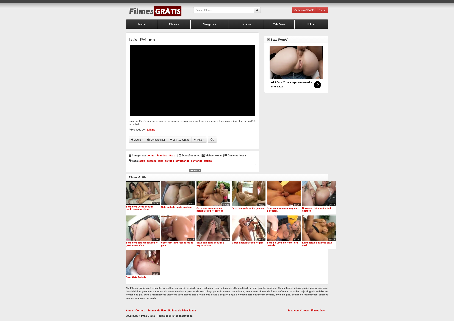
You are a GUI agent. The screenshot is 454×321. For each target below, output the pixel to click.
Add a (138, 139)
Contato (140, 310)
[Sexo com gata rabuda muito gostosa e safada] (143, 228)
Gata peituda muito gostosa (176, 207)
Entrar (322, 10)
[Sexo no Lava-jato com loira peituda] (284, 228)
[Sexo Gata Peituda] (143, 262)
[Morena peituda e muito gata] (248, 228)
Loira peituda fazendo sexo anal (317, 244)
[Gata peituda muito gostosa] (178, 193)
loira (160, 160)
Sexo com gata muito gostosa (248, 208)
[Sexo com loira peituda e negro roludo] (213, 228)
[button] (174, 24)
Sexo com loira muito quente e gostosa (283, 209)
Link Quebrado (180, 139)
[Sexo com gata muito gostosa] (248, 193)
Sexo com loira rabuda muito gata (177, 244)
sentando (197, 160)
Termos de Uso (157, 310)
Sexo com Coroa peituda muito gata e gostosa (139, 208)
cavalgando (182, 160)
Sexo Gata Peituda (136, 277)
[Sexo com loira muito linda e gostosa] (319, 193)
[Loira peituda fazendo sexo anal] (319, 228)
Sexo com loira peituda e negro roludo (210, 244)
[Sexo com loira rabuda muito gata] (178, 228)
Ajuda (129, 310)
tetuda (208, 160)
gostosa (152, 160)
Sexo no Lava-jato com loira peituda (282, 244)
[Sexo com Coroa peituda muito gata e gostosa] (143, 193)
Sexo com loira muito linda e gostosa (318, 209)
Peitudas (161, 155)
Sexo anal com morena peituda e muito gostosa (209, 209)
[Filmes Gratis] (160, 11)
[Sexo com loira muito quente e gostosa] (284, 193)
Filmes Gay (318, 310)
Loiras (150, 155)
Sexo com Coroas (298, 310)
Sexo (172, 155)
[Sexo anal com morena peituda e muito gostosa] (213, 193)
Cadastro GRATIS (304, 10)
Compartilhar (157, 139)
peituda (169, 160)
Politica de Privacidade (182, 310)
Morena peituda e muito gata (247, 242)
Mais (199, 139)
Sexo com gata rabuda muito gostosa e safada (142, 244)
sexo (142, 160)
